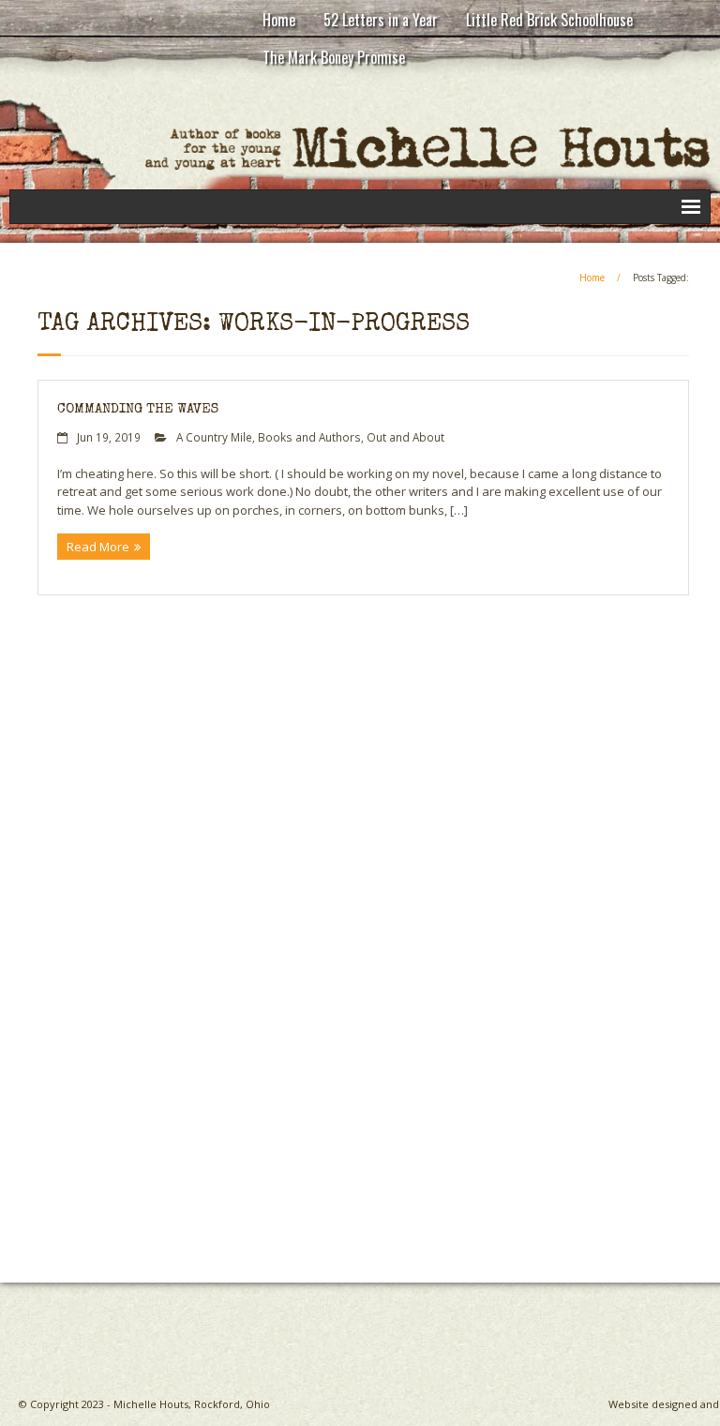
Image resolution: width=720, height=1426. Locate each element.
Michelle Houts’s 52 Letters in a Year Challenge (319, 1201)
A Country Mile (214, 436)
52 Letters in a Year (380, 19)
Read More (98, 546)
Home (278, 19)
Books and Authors (309, 436)
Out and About (405, 436)
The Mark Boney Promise (333, 57)
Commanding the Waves (137, 409)
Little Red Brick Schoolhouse (549, 19)
